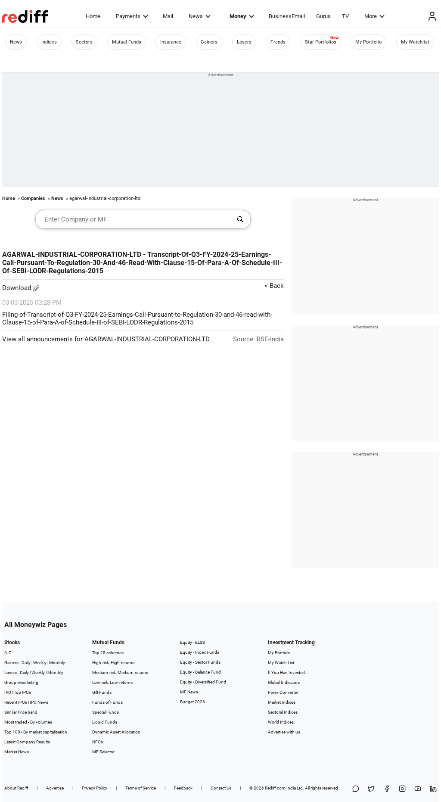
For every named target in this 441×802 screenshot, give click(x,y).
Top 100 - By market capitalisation (35, 732)
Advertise (55, 788)
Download (17, 288)
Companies (33, 198)
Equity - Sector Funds (200, 662)
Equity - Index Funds (199, 652)
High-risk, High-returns (113, 662)
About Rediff (16, 788)
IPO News (39, 702)
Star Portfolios (320, 42)
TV (345, 16)
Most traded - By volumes (28, 722)
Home (93, 16)
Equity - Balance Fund (200, 672)
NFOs (97, 742)
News (196, 16)
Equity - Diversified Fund (203, 682)
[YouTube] (417, 789)
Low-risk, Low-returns (112, 682)
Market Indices (281, 702)
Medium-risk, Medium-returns (120, 672)
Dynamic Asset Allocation (116, 732)
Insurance (170, 42)
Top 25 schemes (108, 652)
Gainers (209, 42)
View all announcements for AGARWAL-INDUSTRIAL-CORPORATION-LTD (106, 339)
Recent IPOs (15, 702)
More (370, 16)
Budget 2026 (192, 702)
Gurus (323, 16)
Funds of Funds (107, 702)
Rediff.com (275, 788)
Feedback (183, 788)
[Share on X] (371, 789)
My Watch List (281, 662)
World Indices (281, 722)
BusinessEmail (287, 16)
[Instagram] (402, 789)
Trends (278, 42)
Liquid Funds (104, 722)
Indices (49, 42)
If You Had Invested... (288, 672)
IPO (7, 692)
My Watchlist (415, 42)
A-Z (7, 652)
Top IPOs (22, 692)
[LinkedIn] (433, 789)
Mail (168, 16)
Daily (26, 662)
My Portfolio (368, 42)
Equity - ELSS (192, 642)
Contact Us (221, 788)
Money (238, 16)
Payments (128, 16)
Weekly (40, 662)
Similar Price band (20, 712)
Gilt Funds (102, 692)
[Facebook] (386, 789)
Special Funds (105, 712)
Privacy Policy (94, 788)
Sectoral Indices (283, 712)
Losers (244, 42)
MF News (189, 692)
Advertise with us (284, 732)
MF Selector (103, 752)
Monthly (57, 662)
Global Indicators (284, 682)
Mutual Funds (126, 42)
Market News (16, 752)
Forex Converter (283, 692)
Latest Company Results (27, 742)
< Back (274, 286)
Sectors (84, 42)
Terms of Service (140, 788)
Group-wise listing (21, 682)
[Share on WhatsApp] (355, 789)
